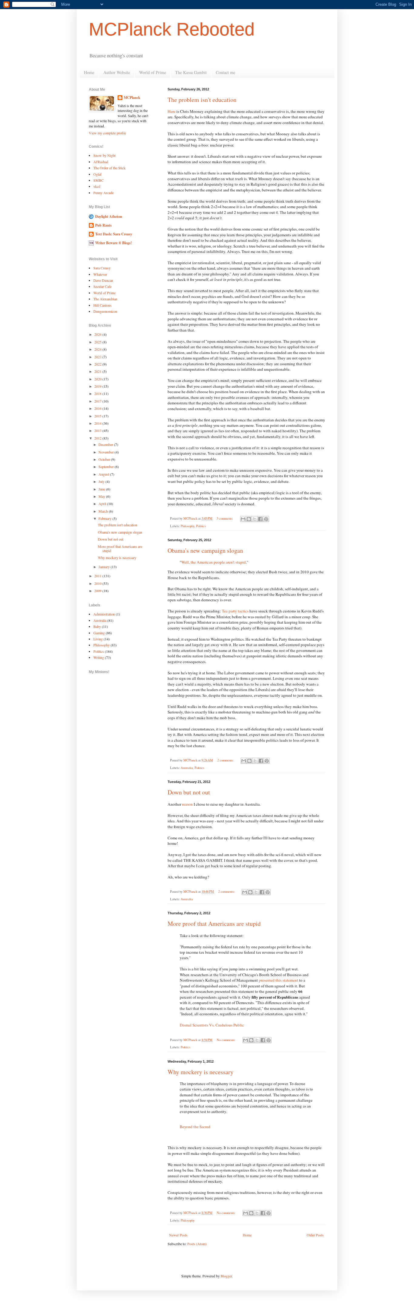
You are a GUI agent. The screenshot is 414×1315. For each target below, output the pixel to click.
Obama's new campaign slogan (205, 550)
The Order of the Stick (109, 167)
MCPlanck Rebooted (172, 29)
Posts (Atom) (197, 1243)
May (102, 496)
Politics (201, 526)
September (106, 466)
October (104, 459)
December (106, 444)
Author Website (116, 72)
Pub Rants (103, 225)
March (103, 511)
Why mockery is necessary (200, 1072)
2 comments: (226, 760)
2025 (98, 341)
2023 (98, 356)
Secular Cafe (102, 286)
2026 (98, 334)
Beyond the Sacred (195, 1126)
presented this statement (278, 980)
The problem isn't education (202, 100)
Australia (187, 768)
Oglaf (97, 174)
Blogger (226, 1275)
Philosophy (187, 526)
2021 (98, 371)
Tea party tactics (235, 611)
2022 (98, 364)
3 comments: (225, 518)
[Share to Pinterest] (266, 519)
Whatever (100, 274)
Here (172, 111)
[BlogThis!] (249, 519)
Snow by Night (104, 155)
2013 (98, 430)
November (106, 452)
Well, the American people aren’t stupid (213, 562)
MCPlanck (132, 97)
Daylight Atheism (108, 216)
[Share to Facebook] (260, 519)
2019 (98, 386)
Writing (98, 657)
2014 (98, 423)
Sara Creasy (102, 267)
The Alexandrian (105, 298)
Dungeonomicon (105, 311)
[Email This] (243, 519)
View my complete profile (107, 132)
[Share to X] (255, 519)
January (104, 566)
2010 (98, 583)
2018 (98, 393)
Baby (97, 626)
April (102, 503)
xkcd (96, 186)
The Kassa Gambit (191, 72)
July (101, 481)
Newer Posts (178, 1234)
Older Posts (315, 1234)
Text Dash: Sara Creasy (113, 234)
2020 (98, 378)
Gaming (99, 632)
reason (188, 804)
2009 (98, 590)
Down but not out (189, 792)
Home (89, 72)
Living (98, 638)
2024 (98, 349)
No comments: (226, 1040)
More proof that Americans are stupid (214, 923)
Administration (104, 614)
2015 (98, 415)
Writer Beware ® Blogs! (113, 242)
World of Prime (152, 72)
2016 (98, 408)
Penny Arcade (103, 192)
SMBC (98, 180)
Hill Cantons (102, 305)
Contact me (225, 72)
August (104, 474)
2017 (98, 401)
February (105, 518)
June (102, 489)
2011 (98, 575)
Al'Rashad (100, 161)
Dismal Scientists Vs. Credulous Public (212, 1025)
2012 (98, 438)
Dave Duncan (103, 280)
